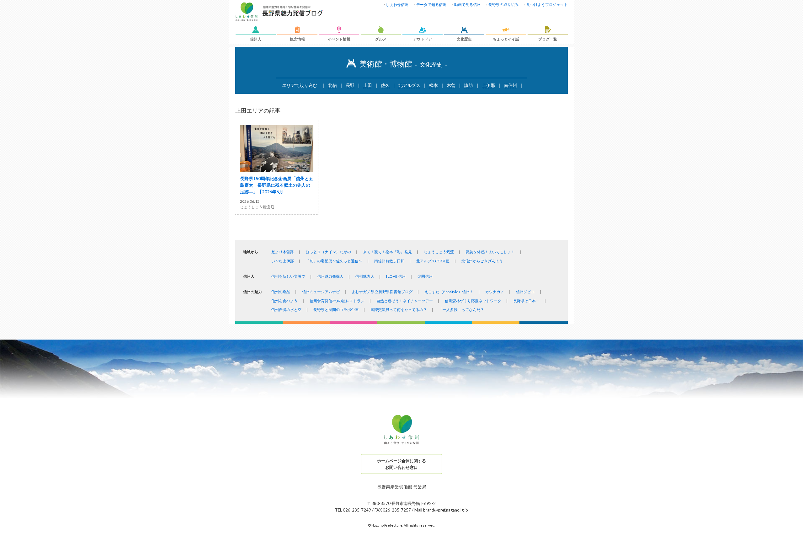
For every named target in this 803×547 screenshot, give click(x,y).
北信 (332, 85)
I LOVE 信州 (396, 276)
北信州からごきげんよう (482, 261)
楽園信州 (425, 276)
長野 (350, 85)
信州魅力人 (364, 276)
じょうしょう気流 (439, 251)
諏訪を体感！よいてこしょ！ (490, 251)
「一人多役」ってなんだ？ (461, 309)
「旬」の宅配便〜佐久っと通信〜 (334, 261)
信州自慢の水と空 (286, 309)
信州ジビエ (525, 291)
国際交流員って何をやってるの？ (398, 309)
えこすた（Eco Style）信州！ (448, 291)
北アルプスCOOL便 (432, 261)
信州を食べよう (284, 300)
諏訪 (468, 85)
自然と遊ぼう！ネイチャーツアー (404, 300)
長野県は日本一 (526, 300)
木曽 (451, 85)
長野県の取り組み (503, 4)
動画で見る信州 (467, 4)
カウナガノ (494, 291)
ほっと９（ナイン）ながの (328, 251)
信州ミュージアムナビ (321, 291)
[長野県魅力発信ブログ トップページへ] (279, 12)
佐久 (385, 85)
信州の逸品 (280, 291)
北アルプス (409, 85)
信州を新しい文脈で (288, 276)
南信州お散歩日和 (389, 261)
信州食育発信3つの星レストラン (337, 300)
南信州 (510, 85)
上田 (367, 85)
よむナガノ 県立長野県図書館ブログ (382, 291)
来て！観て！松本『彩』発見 (387, 251)
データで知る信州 (431, 4)
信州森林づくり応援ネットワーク (473, 300)
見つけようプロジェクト (547, 4)
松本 (433, 85)
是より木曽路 (282, 251)
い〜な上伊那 (282, 261)
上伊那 (488, 85)
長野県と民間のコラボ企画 (336, 309)
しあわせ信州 (397, 4)
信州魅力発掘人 (330, 276)
